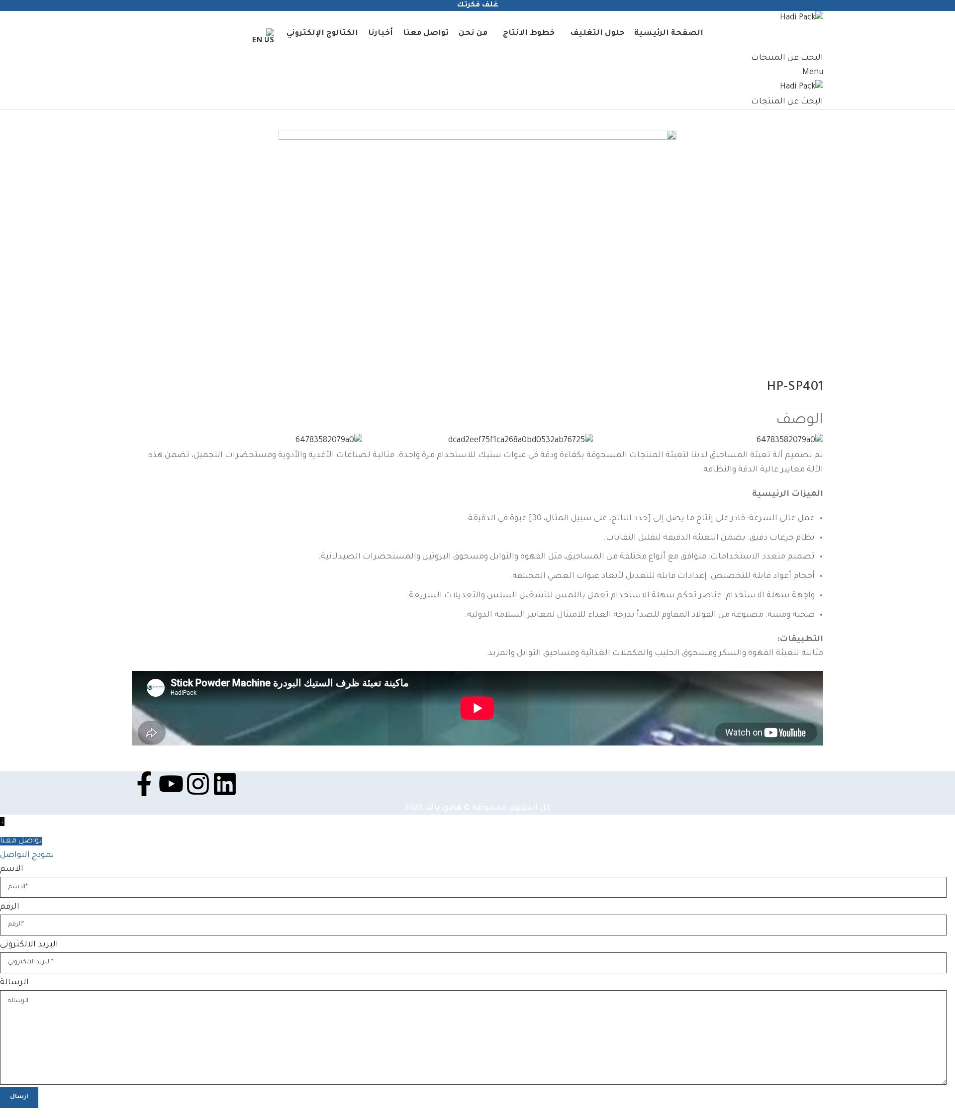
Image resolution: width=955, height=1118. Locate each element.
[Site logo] (801, 18)
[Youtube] (171, 783)
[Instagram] (198, 783)
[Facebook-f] (144, 783)
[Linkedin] (224, 783)
